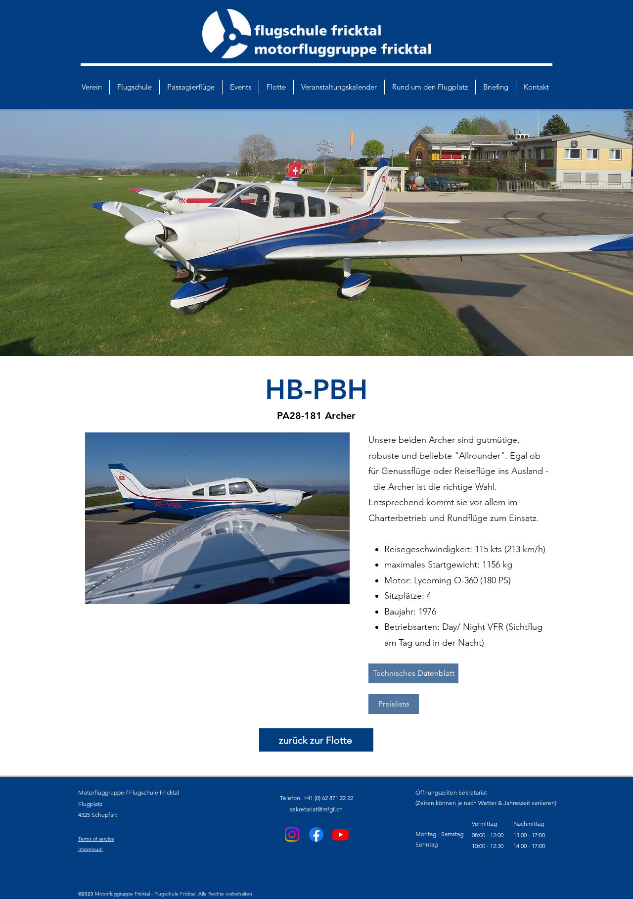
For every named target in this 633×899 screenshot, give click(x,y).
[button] (217, 518)
